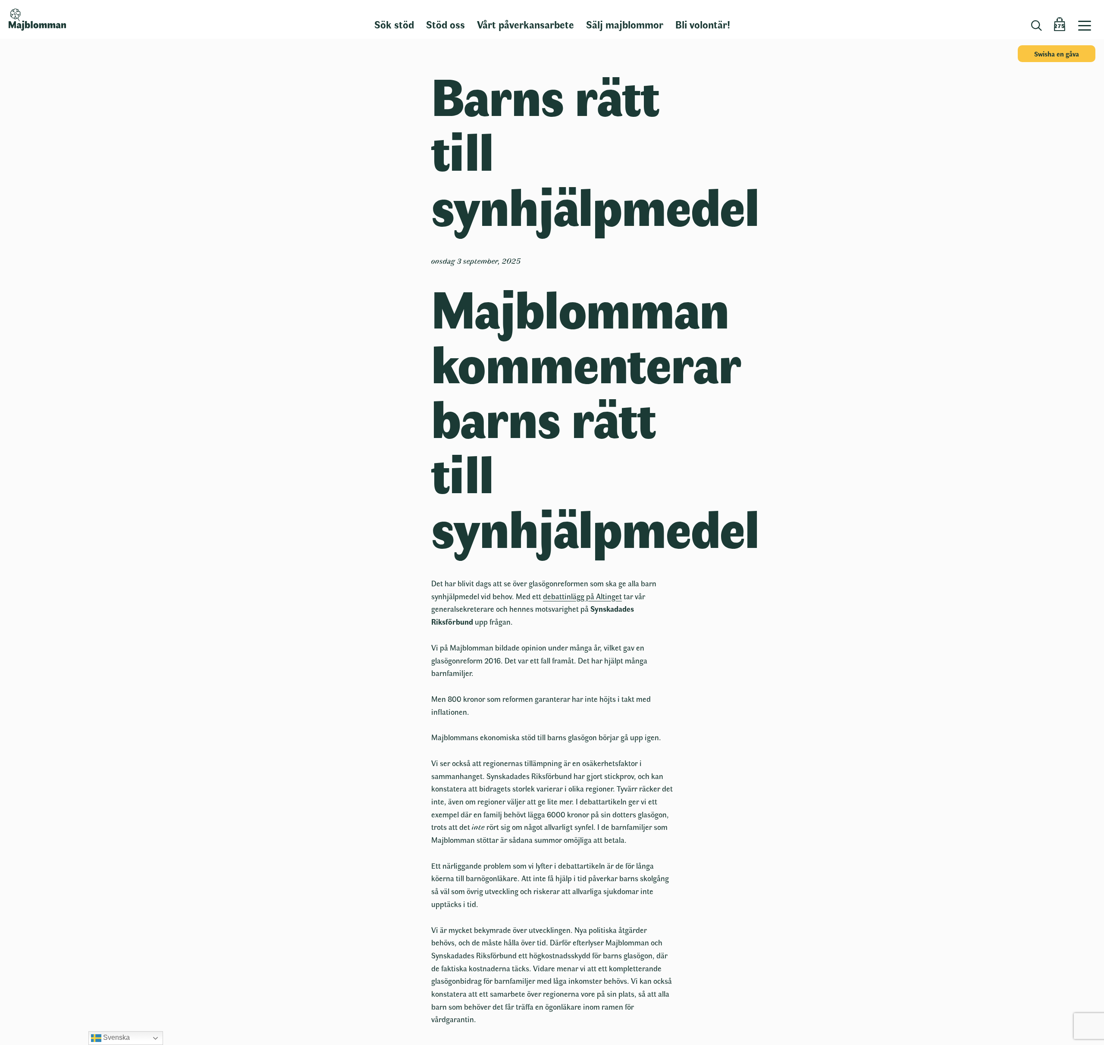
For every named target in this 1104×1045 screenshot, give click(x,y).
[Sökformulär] (1036, 25)
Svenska (115, 1037)
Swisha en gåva (1056, 53)
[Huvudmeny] (1088, 19)
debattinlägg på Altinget (582, 596)
